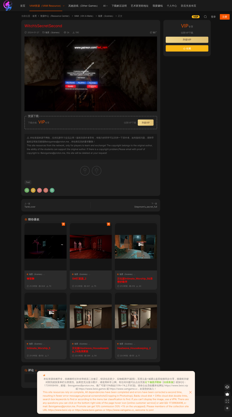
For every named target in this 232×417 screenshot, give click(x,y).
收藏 (188, 48)
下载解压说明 (119, 5)
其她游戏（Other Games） (83, 5)
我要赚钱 (158, 5)
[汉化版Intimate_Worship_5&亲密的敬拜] (136, 246)
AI (104, 5)
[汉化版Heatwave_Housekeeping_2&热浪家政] (91, 316)
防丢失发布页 (188, 5)
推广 (155, 32)
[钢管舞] (45, 246)
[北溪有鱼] (7, 5)
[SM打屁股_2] (91, 246)
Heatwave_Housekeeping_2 (134, 348)
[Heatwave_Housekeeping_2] (136, 316)
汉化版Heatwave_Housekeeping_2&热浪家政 (90, 349)
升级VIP (146, 122)
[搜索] (205, 16)
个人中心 (172, 5)
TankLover (29, 206)
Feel (28, 182)
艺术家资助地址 (140, 5)
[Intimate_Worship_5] (45, 316)
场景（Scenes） (53, 32)
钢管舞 (30, 278)
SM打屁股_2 (79, 278)
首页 (22, 5)
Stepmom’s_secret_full (145, 206)
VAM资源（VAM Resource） (45, 5)
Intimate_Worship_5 (38, 348)
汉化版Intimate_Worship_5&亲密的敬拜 (135, 280)
